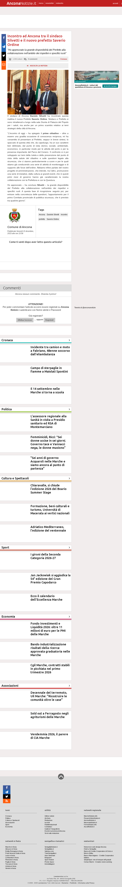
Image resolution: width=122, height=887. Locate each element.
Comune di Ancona (19, 227)
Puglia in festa (10, 862)
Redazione (48, 820)
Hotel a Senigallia (90, 849)
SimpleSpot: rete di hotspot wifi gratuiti (97, 860)
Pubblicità (73, 883)
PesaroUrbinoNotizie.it (92, 818)
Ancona (42, 215)
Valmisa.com (49, 851)
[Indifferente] (33, 250)
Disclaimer (65, 883)
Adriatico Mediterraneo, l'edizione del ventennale (48, 528)
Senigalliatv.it (49, 849)
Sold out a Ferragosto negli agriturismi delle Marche (49, 715)
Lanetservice (42, 883)
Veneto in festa (10, 868)
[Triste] (19, 250)
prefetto (42, 219)
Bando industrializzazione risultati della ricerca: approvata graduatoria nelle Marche (50, 650)
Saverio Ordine (53, 219)
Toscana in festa (11, 864)
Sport (7, 824)
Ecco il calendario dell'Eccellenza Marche (46, 597)
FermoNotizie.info (90, 824)
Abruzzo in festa (11, 849)
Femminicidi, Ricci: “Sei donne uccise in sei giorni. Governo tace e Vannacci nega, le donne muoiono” (48, 442)
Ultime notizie (49, 816)
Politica (7, 818)
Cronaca (63, 59)
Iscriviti (47, 822)
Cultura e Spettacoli (12, 820)
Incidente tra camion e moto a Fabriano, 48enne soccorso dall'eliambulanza (50, 350)
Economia (8, 827)
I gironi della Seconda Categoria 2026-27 (45, 556)
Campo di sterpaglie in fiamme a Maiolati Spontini (49, 369)
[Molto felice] (60, 250)
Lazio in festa (10, 855)
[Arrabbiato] (6, 250)
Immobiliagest (49, 864)
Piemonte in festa (11, 860)
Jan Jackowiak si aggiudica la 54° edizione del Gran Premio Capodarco (50, 578)
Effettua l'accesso (25, 320)
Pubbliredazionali (51, 824)
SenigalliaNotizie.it (51, 847)
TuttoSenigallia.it (50, 853)
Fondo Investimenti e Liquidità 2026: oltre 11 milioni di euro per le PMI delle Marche (48, 629)
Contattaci (48, 827)
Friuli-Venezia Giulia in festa (15, 853)
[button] (115, 3)
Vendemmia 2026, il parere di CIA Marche (49, 735)
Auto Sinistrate (50, 855)
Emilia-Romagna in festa (14, 851)
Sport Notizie (49, 860)
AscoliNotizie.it (89, 827)
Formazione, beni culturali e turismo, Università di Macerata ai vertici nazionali (49, 509)
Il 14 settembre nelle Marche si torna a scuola (47, 390)
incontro (64, 215)
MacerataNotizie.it (90, 822)
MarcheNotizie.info (90, 816)
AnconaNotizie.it (90, 820)
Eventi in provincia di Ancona (55, 831)
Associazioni (9, 822)
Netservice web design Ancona (95, 847)
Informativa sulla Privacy (86, 883)
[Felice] (47, 250)
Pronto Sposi (49, 862)
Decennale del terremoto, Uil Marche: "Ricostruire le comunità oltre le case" (48, 696)
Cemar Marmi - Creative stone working (98, 862)
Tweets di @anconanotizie (85, 308)
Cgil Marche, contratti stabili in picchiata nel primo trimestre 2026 (50, 668)
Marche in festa (11, 847)
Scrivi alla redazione (52, 833)
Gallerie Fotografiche (52, 829)
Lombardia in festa (12, 857)
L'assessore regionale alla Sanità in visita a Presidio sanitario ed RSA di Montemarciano (48, 421)
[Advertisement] (96, 49)
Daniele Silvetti (53, 215)
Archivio (47, 818)
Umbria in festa (10, 866)
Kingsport (48, 857)
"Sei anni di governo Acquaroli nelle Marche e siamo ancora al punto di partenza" (47, 463)
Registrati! (49, 320)
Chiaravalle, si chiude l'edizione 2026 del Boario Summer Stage (48, 489)
